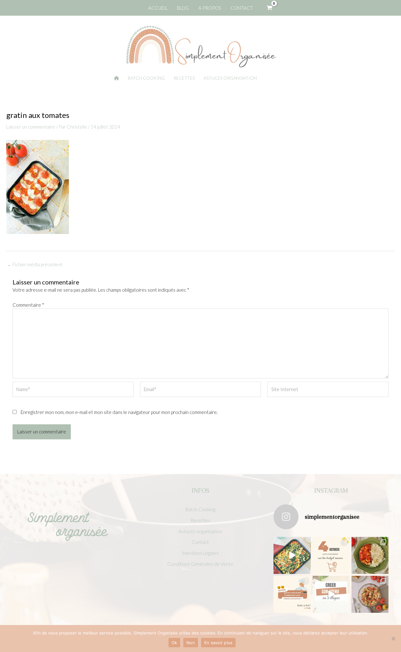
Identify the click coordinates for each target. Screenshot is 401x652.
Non (190, 642)
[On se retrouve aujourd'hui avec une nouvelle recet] (370, 555)
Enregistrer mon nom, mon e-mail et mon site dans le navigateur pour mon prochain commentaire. (119, 412)
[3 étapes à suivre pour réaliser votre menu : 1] (331, 594)
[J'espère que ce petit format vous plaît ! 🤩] (291, 594)
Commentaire (28, 305)
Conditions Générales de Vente (200, 564)
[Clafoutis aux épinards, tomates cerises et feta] (291, 555)
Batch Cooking (200, 509)
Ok (174, 642)
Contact (200, 542)
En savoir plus (218, 642)
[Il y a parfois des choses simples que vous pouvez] (331, 555)
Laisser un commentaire (30, 127)
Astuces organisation (200, 531)
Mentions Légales (200, 553)
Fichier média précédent (35, 264)
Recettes (200, 520)
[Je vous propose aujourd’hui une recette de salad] (370, 594)
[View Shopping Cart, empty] (269, 8)
